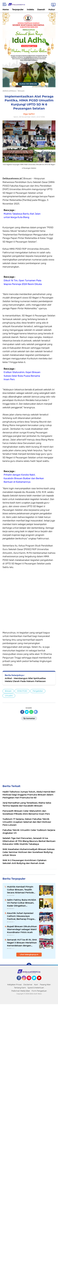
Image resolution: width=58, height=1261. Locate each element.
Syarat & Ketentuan (36, 988)
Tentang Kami (20, 988)
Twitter (35, 981)
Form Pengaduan (39, 991)
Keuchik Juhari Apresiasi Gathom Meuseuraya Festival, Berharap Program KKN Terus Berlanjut (21, 916)
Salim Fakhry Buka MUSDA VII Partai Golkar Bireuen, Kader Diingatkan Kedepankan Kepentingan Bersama (21, 902)
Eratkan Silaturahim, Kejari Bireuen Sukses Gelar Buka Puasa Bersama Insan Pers (22, 376)
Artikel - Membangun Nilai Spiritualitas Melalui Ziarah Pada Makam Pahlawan (25, 680)
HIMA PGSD (22, 691)
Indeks (30, 9)
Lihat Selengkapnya (28, 954)
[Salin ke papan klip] (36, 712)
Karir (36, 985)
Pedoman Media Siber (20, 991)
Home (6, 9)
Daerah (41, 9)
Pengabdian (38, 691)
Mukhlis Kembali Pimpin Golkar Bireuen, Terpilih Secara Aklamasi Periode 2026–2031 (20, 889)
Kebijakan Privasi (14, 985)
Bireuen (8, 691)
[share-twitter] (27, 712)
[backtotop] (29, 965)
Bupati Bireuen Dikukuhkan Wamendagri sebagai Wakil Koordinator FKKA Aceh (22, 929)
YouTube (41, 981)
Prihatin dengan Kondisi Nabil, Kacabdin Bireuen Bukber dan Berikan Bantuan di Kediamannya (24, 478)
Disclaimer (27, 985)
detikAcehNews (9, 91)
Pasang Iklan (45, 985)
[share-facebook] (22, 712)
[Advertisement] (29, 598)
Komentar (30, 718)
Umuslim (9, 696)
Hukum (52, 9)
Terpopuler (18, 9)
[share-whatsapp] (31, 712)
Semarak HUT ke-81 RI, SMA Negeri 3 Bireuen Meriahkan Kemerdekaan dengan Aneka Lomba (22, 942)
